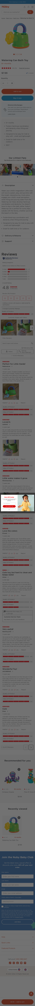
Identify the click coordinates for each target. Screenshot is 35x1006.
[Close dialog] (33, 495)
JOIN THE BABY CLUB (9, 506)
